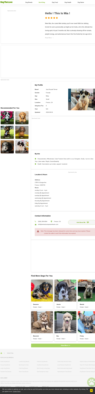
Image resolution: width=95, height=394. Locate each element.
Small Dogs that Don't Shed (64, 361)
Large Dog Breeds (5, 368)
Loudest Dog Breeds (24, 361)
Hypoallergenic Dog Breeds (64, 371)
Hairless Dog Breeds (42, 361)
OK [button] (91, 390)
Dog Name (81, 2)
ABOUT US (45, 386)
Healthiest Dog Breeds (42, 365)
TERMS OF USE (20, 386)
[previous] (69, 100)
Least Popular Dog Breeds (64, 365)
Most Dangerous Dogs (42, 371)
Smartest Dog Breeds (5, 371)
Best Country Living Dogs (43, 368)
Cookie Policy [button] (17, 391)
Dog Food (55, 2)
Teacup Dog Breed (5, 365)
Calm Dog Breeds (23, 368)
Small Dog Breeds (5, 361)
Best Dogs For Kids (24, 365)
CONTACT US (33, 386)
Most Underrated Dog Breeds (64, 368)
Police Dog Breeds (23, 371)
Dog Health (68, 2)
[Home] (1, 353)
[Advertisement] (23, 25)
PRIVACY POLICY (5, 386)
